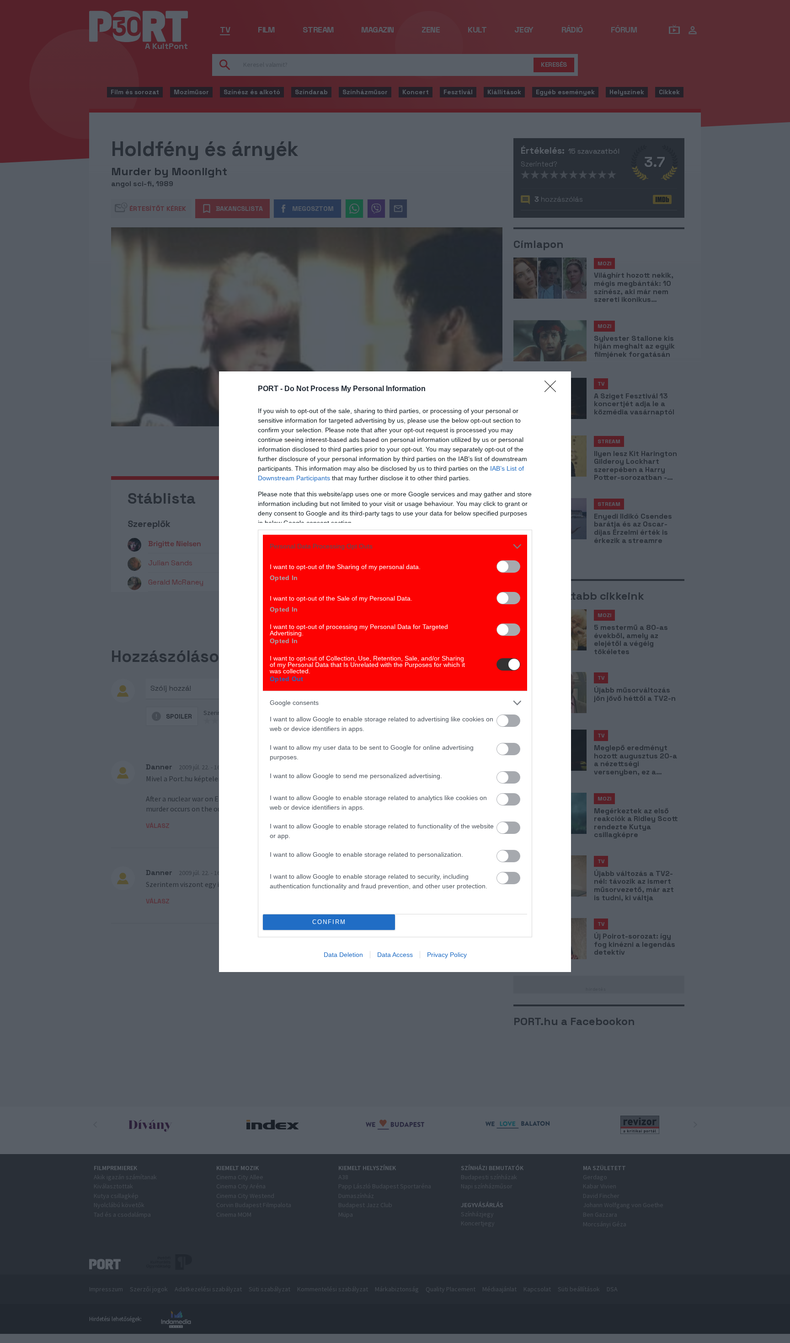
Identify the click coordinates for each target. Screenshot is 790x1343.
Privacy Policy (447, 954)
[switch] (508, 566)
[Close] (553, 389)
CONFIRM (329, 922)
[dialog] (395, 671)
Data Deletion (343, 954)
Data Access (395, 954)
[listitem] (395, 546)
